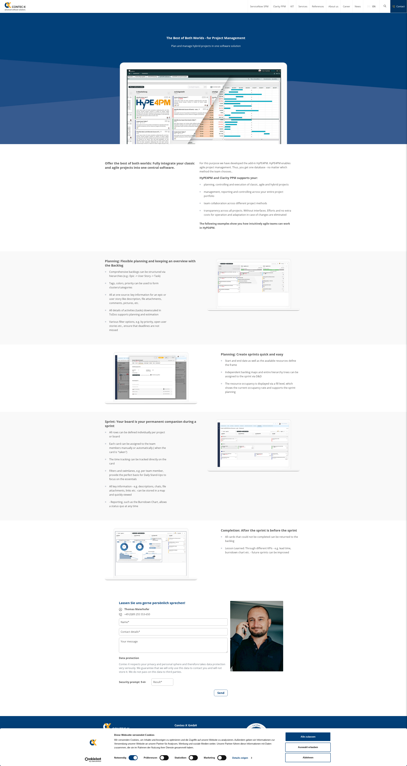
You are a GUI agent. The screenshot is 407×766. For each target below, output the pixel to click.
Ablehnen (308, 757)
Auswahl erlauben (308, 747)
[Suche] (385, 6)
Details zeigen (240, 757)
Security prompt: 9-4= (132, 682)
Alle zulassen (308, 736)
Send (220, 693)
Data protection (129, 658)
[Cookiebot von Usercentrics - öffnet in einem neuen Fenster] (93, 759)
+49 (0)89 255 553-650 (137, 614)
